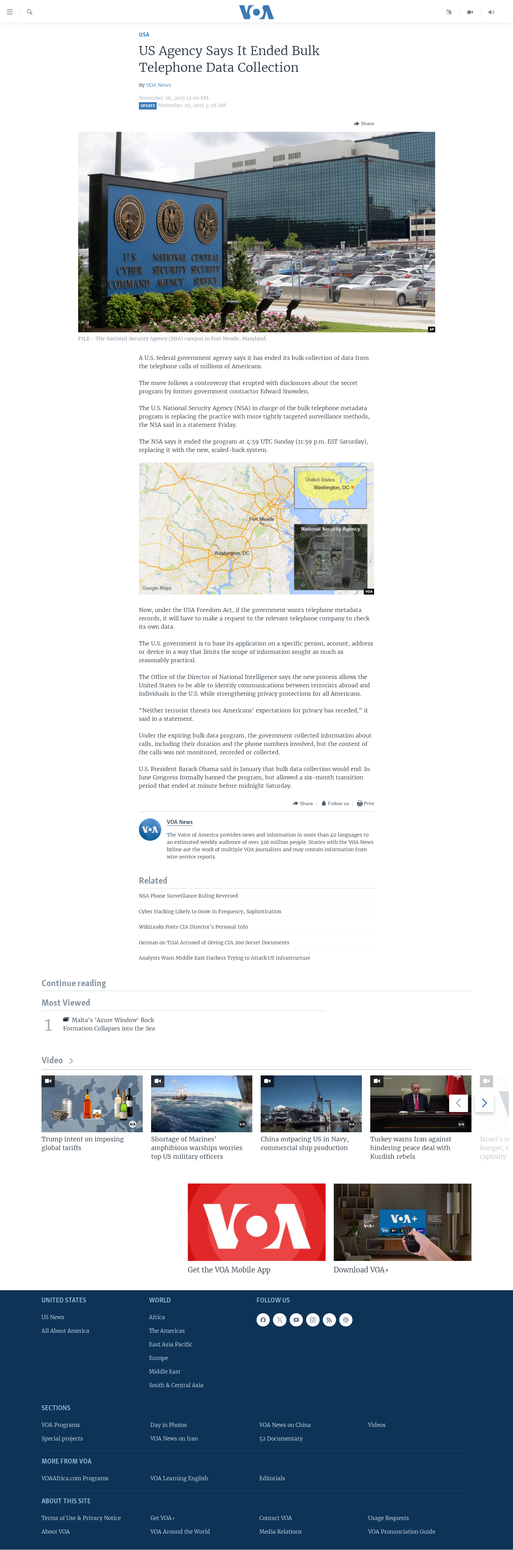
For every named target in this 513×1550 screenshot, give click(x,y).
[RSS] (329, 1319)
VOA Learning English (179, 1478)
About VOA (56, 1531)
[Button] (364, 124)
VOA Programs (61, 1425)
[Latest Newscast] (491, 12)
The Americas (167, 1331)
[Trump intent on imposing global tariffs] (92, 1103)
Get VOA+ (162, 1518)
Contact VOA (275, 1518)
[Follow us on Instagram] (312, 1319)
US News (53, 1317)
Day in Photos (168, 1425)
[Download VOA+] (402, 1222)
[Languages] (449, 12)
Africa (157, 1317)
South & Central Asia (176, 1385)
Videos (377, 1425)
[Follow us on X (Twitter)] (279, 1319)
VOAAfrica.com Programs (75, 1478)
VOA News (158, 85)
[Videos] (470, 12)
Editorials (272, 1478)
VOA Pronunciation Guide (401, 1531)
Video (52, 1061)
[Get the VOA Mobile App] (257, 1222)
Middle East (164, 1371)
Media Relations (280, 1531)
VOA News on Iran (174, 1438)
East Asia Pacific (171, 1344)
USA (144, 35)
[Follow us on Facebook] (263, 1319)
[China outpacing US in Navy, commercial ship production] (311, 1103)
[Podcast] (345, 1319)
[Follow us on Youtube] (296, 1319)
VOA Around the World (180, 1531)
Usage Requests (388, 1518)
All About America (65, 1331)
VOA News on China (285, 1425)
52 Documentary (281, 1438)
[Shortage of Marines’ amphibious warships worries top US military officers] (201, 1103)
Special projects (62, 1438)
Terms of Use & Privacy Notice (81, 1518)
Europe (158, 1358)
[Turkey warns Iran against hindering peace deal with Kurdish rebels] (420, 1103)
